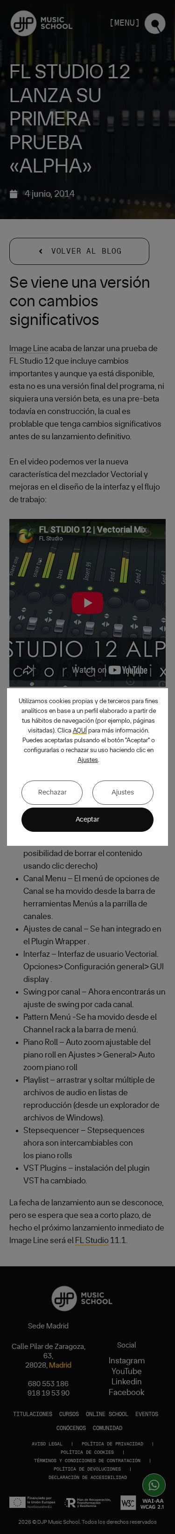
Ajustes (87, 760)
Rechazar (52, 792)
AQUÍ (80, 730)
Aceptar (87, 819)
